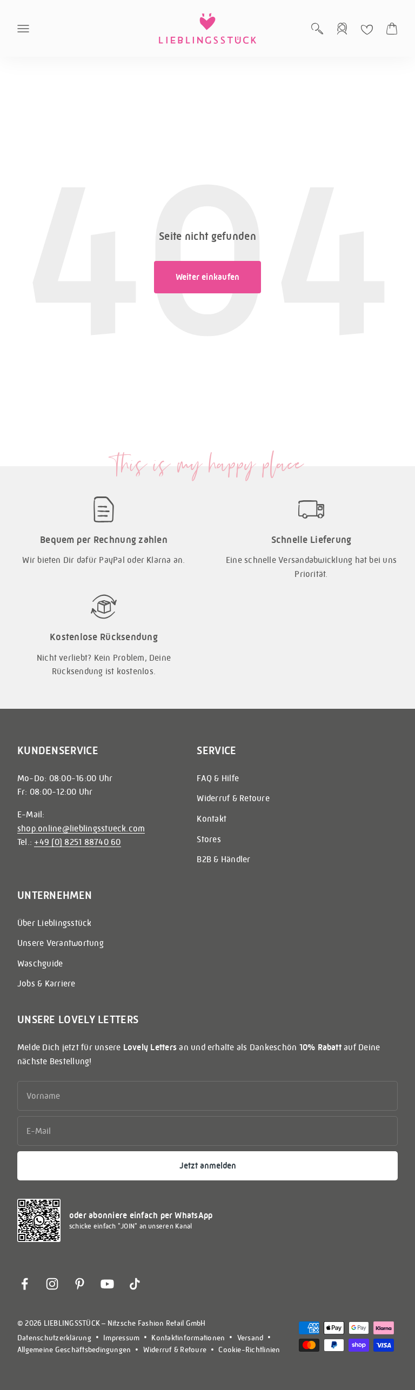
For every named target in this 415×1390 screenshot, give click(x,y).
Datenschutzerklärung (54, 1337)
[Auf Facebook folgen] (24, 1284)
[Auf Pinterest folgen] (79, 1284)
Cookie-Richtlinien (249, 1349)
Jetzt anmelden (207, 1165)
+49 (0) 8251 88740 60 (77, 842)
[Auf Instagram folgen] (52, 1284)
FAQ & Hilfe (218, 778)
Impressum (121, 1337)
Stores (208, 839)
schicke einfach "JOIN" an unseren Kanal (130, 1226)
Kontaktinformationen (188, 1337)
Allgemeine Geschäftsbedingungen (74, 1349)
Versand (250, 1337)
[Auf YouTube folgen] (107, 1284)
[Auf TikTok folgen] (135, 1284)
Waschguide (40, 963)
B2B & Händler (223, 859)
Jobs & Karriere (46, 983)
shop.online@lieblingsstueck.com (81, 828)
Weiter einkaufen (208, 277)
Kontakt (211, 819)
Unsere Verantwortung (60, 943)
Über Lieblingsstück (54, 923)
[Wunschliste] (367, 30)
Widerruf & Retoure (233, 798)
